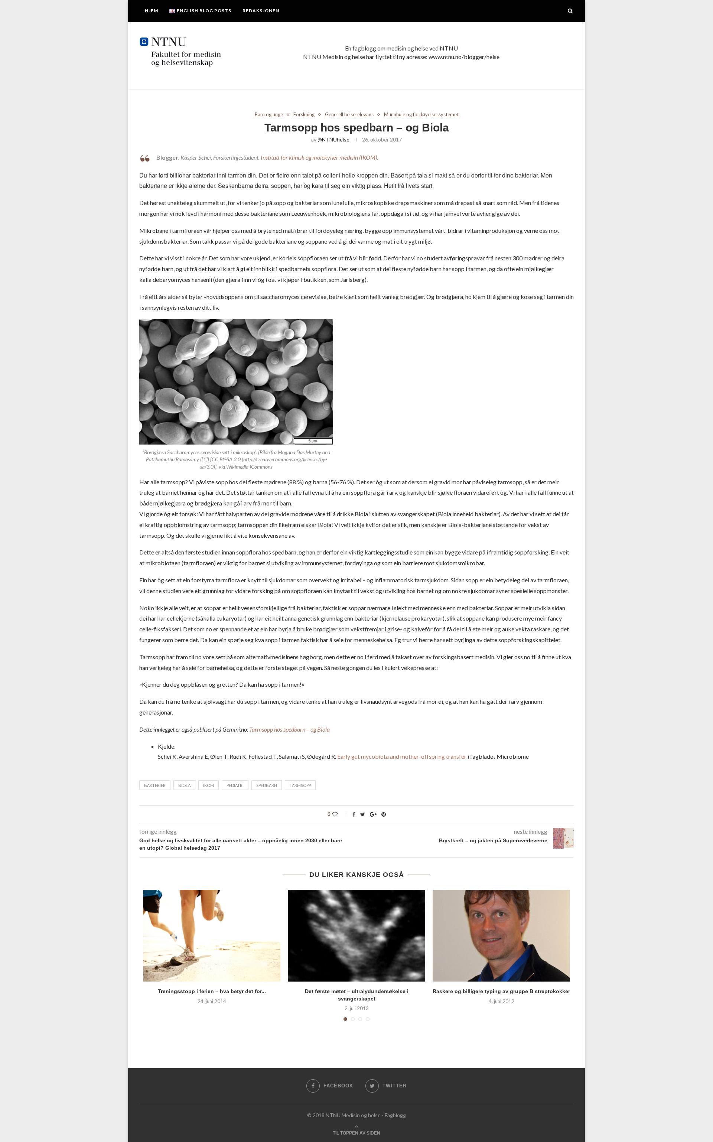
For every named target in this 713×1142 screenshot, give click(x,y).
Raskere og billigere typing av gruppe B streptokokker (501, 991)
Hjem (151, 10)
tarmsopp (300, 785)
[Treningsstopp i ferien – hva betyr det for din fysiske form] (211, 936)
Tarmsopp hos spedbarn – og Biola (289, 729)
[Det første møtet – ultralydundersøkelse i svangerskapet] (356, 936)
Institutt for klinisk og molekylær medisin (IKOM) (319, 157)
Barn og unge (269, 114)
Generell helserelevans (349, 114)
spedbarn (266, 785)
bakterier (155, 785)
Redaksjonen (260, 10)
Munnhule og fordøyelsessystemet (421, 114)
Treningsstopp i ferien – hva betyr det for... (212, 991)
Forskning (304, 114)
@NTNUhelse (333, 139)
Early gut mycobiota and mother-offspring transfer (401, 756)
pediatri (235, 785)
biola (184, 785)
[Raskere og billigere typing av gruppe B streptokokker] (501, 936)
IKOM (208, 785)
